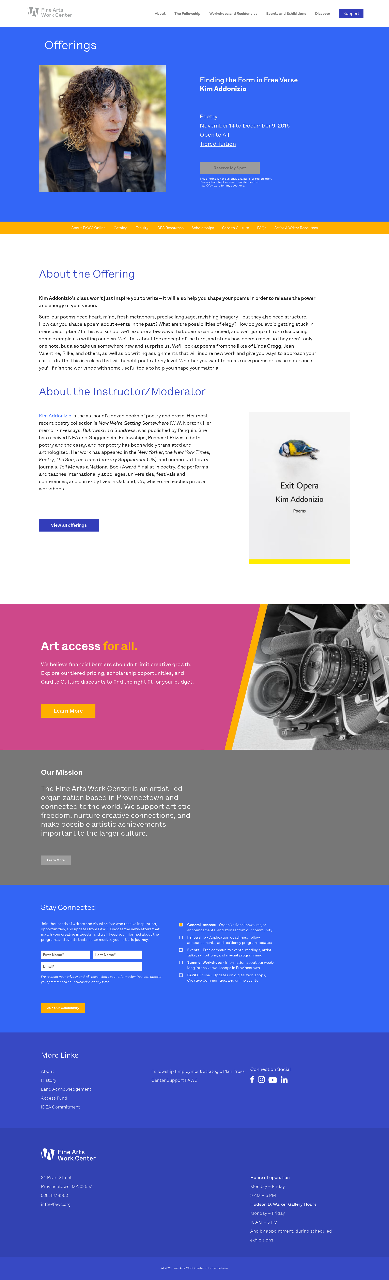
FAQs (261, 228)
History (48, 1080)
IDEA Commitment (60, 1107)
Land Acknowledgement (66, 1089)
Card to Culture (235, 228)
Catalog (120, 228)
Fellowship (162, 1071)
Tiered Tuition (218, 143)
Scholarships (203, 228)
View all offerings (69, 525)
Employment (188, 1071)
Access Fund (54, 1098)
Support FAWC (182, 1080)
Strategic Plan (217, 1071)
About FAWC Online (88, 228)
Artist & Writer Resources (296, 228)
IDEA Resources (170, 228)
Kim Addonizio (55, 416)
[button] (68, 711)
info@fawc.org (56, 1204)
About (47, 1071)
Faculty (142, 228)
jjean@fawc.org (210, 185)
